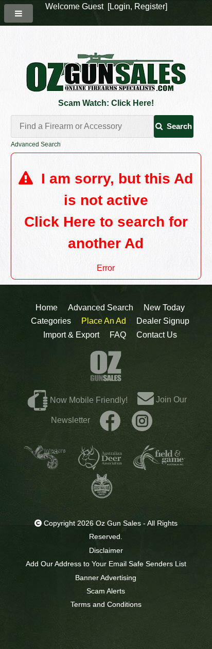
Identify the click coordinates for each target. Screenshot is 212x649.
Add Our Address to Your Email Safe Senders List (106, 564)
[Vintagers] (45, 465)
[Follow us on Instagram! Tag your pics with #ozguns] (142, 420)
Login (120, 6)
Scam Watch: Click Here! (106, 103)
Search (179, 126)
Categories (51, 321)
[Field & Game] (159, 465)
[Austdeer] (100, 465)
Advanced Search (36, 144)
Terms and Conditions (106, 604)
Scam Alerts (105, 591)
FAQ (118, 334)
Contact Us (156, 334)
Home (47, 307)
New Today (164, 307)
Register (149, 6)
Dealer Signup (162, 321)
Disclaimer (106, 550)
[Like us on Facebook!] (110, 420)
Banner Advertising (105, 577)
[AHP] (102, 494)
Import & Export (71, 334)
